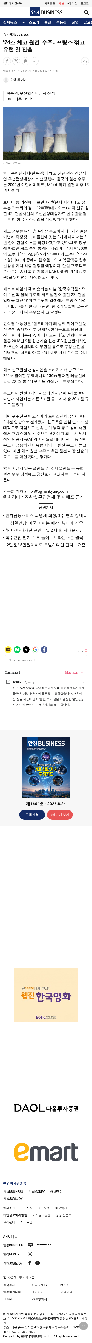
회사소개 (9, 1208)
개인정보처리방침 (15, 1215)
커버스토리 (30, 22)
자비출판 (49, 3)
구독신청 (32, 815)
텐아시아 (38, 1292)
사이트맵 (27, 1222)
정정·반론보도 (65, 1215)
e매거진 (72, 3)
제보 (61, 3)
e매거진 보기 (60, 815)
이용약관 (61, 1208)
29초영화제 (39, 1299)
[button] (84, 3)
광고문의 (44, 1208)
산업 (75, 22)
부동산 (61, 22)
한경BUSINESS (19, 34)
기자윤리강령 (41, 1215)
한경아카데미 (12, 1292)
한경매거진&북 (12, 3)
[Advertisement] (46, 897)
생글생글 (66, 1292)
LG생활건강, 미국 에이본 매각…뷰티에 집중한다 (48, 523)
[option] (46, 995)
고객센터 (9, 1222)
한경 (13, 1191)
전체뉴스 (10, 22)
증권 (47, 22)
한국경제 (9, 1285)
